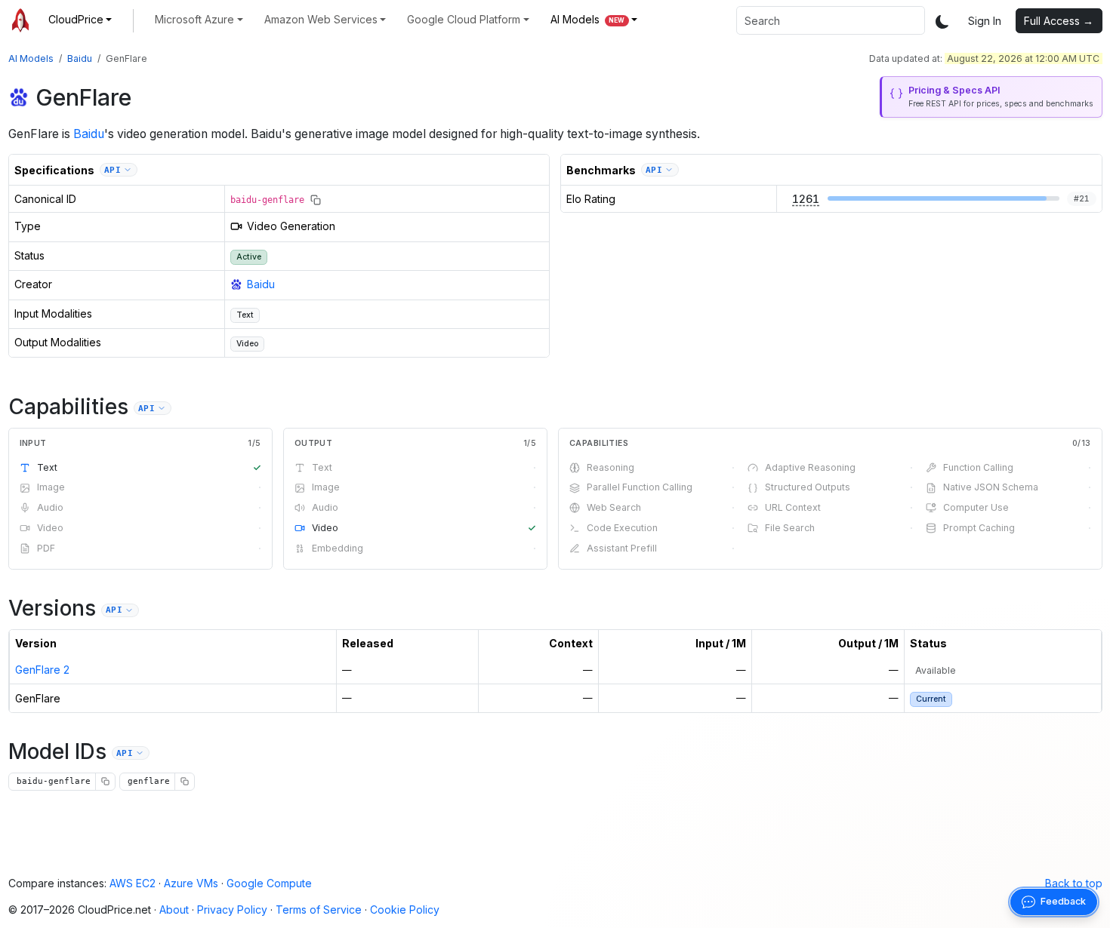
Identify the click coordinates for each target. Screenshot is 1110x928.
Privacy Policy (232, 909)
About (174, 909)
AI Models (31, 58)
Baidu (79, 58)
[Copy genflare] (184, 781)
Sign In (984, 20)
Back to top (1073, 883)
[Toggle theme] (942, 21)
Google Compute (269, 883)
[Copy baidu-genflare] (315, 200)
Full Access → (1058, 20)
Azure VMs (191, 883)
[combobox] (830, 20)
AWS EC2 (132, 883)
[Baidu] (18, 97)
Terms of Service (319, 909)
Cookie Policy (404, 909)
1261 (805, 198)
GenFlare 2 (42, 669)
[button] (80, 19)
